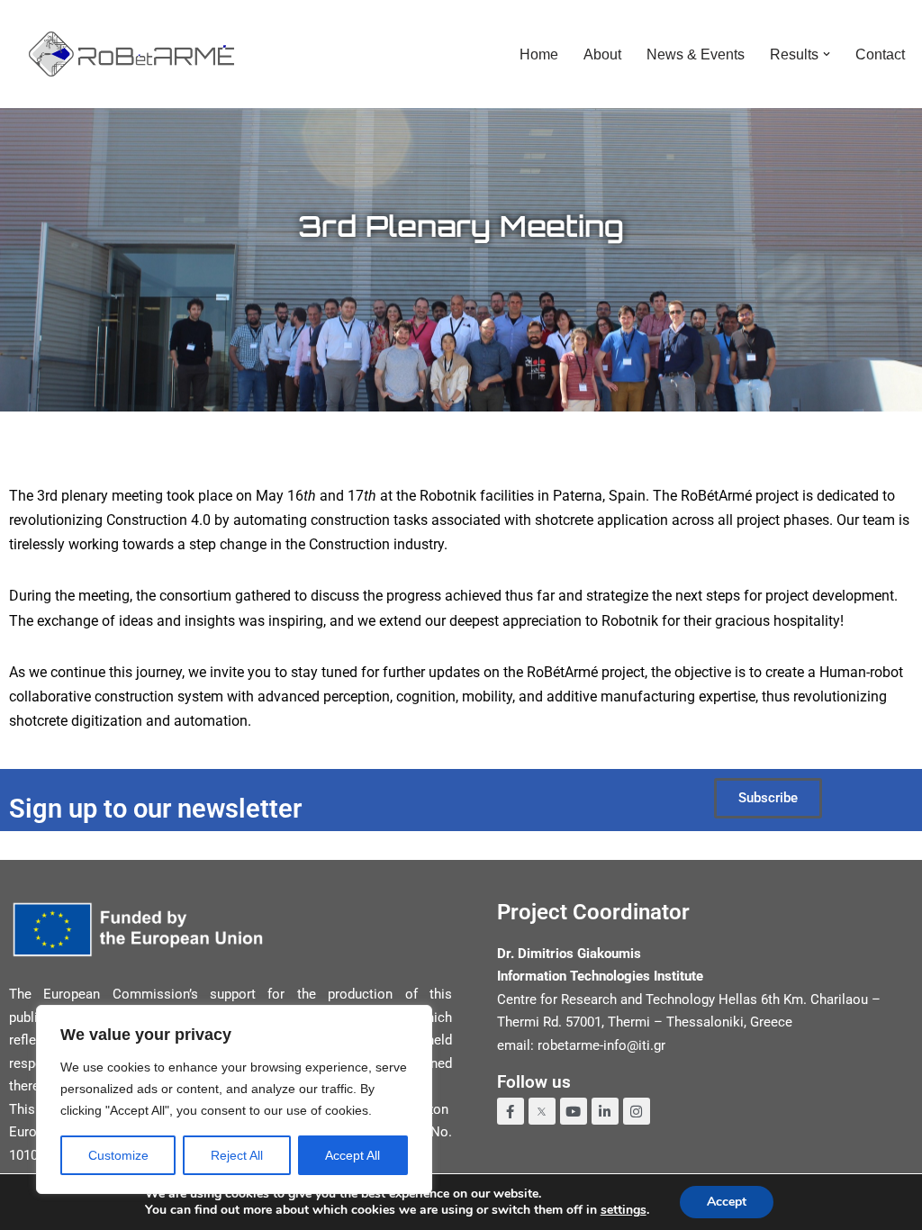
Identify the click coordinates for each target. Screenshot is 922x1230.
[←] (131, 54)
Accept (726, 1201)
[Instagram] (636, 1111)
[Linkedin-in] (605, 1111)
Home (539, 54)
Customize (118, 1155)
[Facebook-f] (510, 1111)
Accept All (352, 1155)
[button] (826, 54)
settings (623, 1210)
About (602, 54)
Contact (880, 54)
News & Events (695, 54)
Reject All (237, 1155)
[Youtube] (573, 1111)
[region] (234, 1099)
